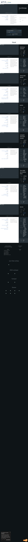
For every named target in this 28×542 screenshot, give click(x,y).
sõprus (7, 194)
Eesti (23, 145)
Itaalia (23, 111)
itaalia (23, 130)
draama (4, 94)
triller (7, 225)
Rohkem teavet (7, 538)
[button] (1, 9)
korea (23, 100)
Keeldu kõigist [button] (8, 539)
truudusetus (7, 158)
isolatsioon (6, 68)
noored (7, 98)
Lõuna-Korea (24, 83)
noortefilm (7, 122)
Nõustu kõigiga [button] (3, 539)
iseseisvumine (3, 98)
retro (7, 68)
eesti (23, 71)
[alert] (6, 536)
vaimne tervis (5, 228)
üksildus (5, 98)
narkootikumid (5, 194)
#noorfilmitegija (6, 19)
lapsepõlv (7, 126)
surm (7, 228)
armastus (2, 158)
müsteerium (7, 94)
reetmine (3, 68)
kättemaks (7, 229)
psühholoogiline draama (5, 95)
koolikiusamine (2, 228)
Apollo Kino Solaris (13, 32)
